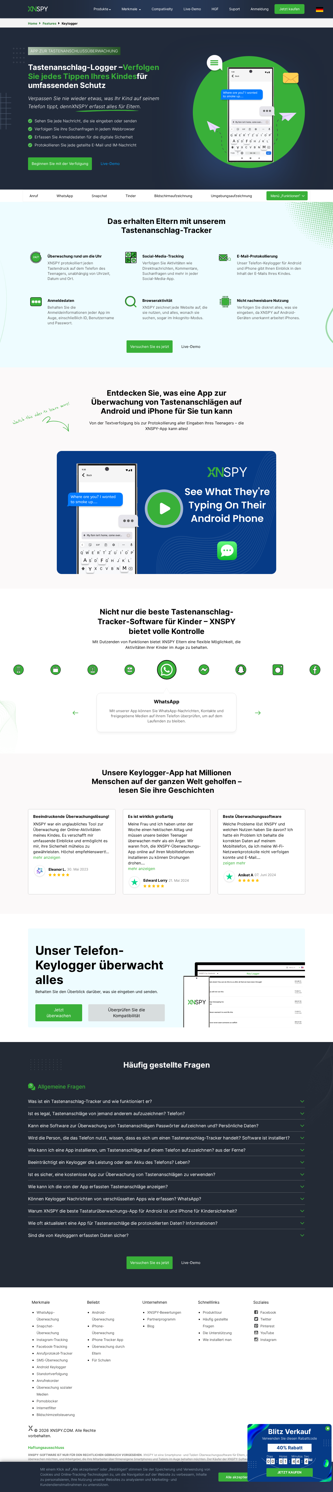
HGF (215, 9)
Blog (150, 1326)
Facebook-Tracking (52, 1346)
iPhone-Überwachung (103, 1329)
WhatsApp (65, 196)
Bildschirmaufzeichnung (173, 196)
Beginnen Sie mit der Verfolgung (60, 163)
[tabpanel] (71, 851)
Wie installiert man (217, 1340)
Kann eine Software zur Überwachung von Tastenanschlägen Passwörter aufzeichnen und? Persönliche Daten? (143, 1125)
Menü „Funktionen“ (285, 196)
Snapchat (99, 196)
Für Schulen (101, 1360)
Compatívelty (162, 9)
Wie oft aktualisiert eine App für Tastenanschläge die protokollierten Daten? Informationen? (122, 1223)
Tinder (131, 196)
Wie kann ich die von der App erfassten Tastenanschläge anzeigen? (98, 1186)
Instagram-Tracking (52, 1340)
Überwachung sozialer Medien (54, 1390)
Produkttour (212, 1312)
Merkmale (130, 9)
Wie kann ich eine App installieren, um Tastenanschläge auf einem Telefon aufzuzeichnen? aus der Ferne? (136, 1150)
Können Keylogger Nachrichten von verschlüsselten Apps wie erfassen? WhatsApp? (114, 1198)
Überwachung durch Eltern (108, 1349)
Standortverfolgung (52, 1374)
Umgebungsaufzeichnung (231, 196)
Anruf (33, 196)
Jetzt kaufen (289, 9)
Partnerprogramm (161, 1319)
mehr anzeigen (46, 857)
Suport (234, 9)
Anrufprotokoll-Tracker (54, 1353)
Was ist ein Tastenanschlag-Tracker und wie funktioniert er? (90, 1101)
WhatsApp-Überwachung (48, 1315)
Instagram (267, 1340)
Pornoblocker (47, 1401)
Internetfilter (46, 1408)
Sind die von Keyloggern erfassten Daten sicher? (78, 1235)
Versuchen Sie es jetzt (149, 346)
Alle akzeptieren (239, 1477)
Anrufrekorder (48, 1380)
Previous (75, 718)
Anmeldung (260, 9)
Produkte (101, 9)
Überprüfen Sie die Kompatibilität (126, 1012)
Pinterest (266, 1326)
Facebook (267, 1312)
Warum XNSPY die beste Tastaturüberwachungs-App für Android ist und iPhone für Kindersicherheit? (132, 1211)
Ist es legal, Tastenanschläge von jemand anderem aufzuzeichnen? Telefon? (106, 1113)
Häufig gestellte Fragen (215, 1322)
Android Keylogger (51, 1367)
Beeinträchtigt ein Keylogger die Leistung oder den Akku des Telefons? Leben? (109, 1162)
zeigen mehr (234, 863)
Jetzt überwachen (59, 1012)
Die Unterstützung (217, 1333)
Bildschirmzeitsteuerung (55, 1415)
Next (258, 718)
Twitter (265, 1319)
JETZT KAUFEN (289, 1472)
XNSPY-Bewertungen (164, 1312)
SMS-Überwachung (52, 1360)
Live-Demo (192, 9)
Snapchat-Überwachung (48, 1329)
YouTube (266, 1333)
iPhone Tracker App (107, 1340)
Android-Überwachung (103, 1315)
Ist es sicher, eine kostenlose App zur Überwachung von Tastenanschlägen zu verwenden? (121, 1174)
